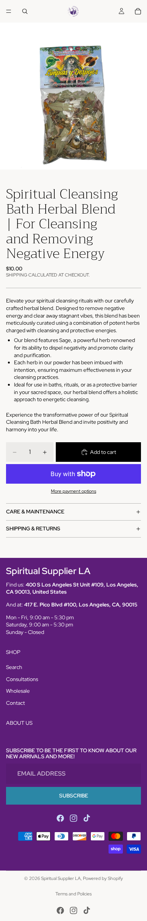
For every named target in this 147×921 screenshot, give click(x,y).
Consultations (22, 679)
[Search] (25, 11)
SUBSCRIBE (73, 795)
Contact (15, 703)
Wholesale (18, 690)
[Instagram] (73, 818)
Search (14, 667)
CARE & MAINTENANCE (35, 511)
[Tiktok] (86, 818)
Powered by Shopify (103, 878)
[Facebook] (60, 818)
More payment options (73, 491)
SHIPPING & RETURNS (33, 528)
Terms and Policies (73, 894)
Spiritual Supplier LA (61, 878)
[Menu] (8, 11)
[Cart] (138, 11)
